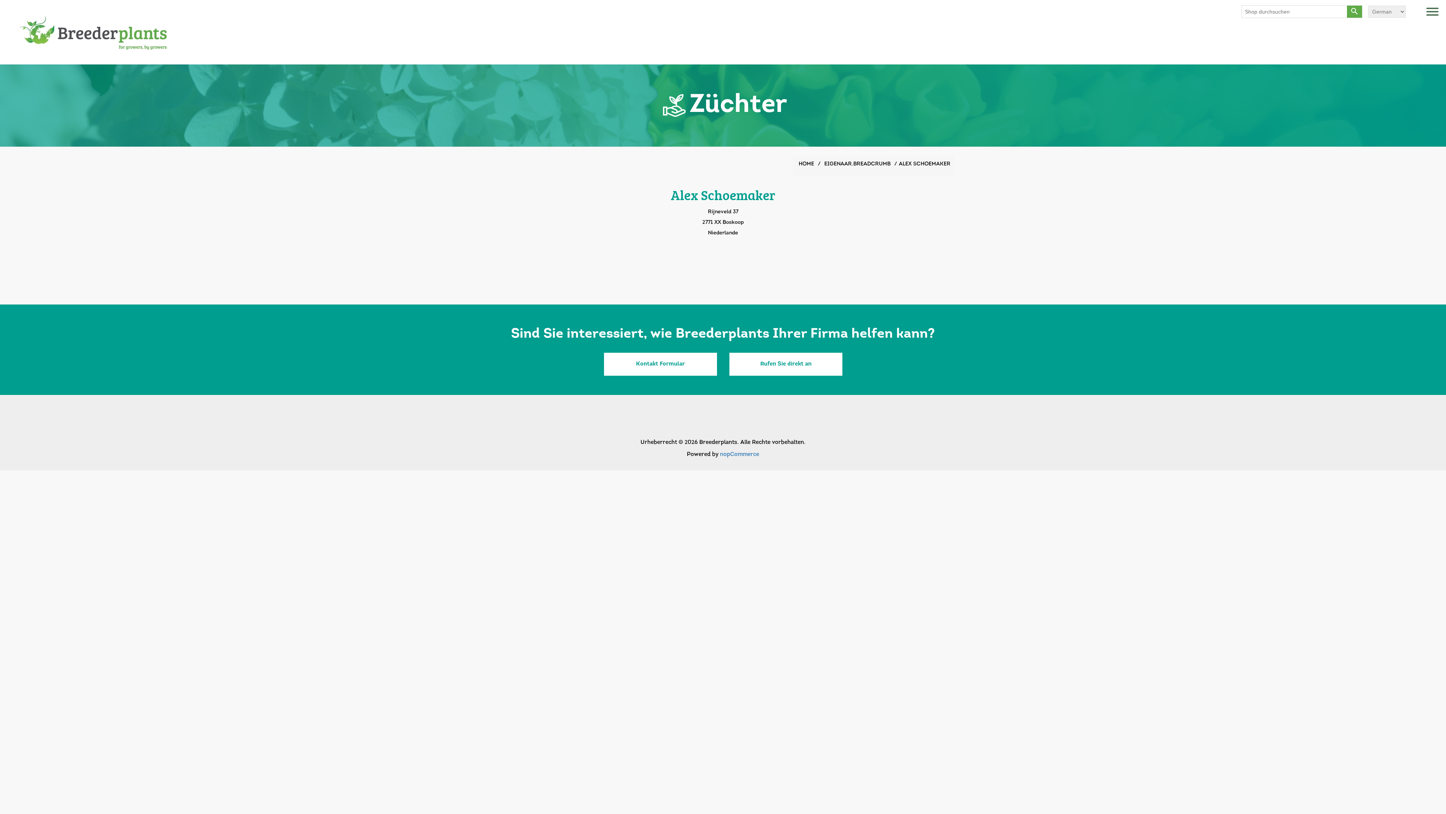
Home (806, 164)
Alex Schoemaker (924, 164)
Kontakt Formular (660, 364)
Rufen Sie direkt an (785, 364)
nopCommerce (739, 454)
